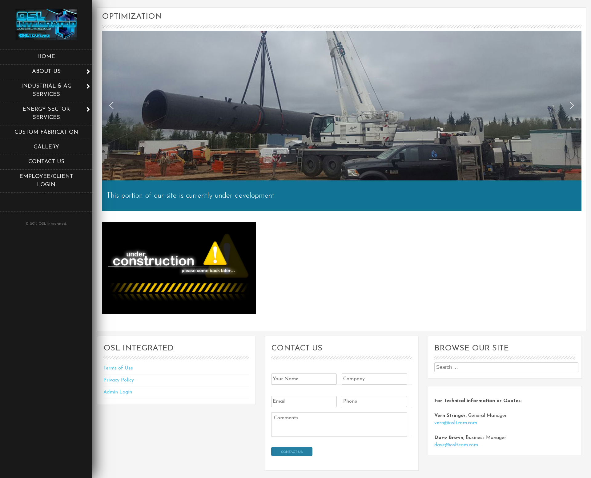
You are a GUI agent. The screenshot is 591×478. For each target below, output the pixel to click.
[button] (111, 105)
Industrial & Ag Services (46, 90)
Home (46, 57)
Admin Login (117, 392)
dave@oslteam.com (456, 445)
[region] (341, 105)
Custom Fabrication (46, 132)
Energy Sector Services (46, 113)
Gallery (46, 147)
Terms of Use (118, 368)
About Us (46, 71)
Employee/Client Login (46, 181)
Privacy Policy (118, 380)
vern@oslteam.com (455, 423)
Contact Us (46, 162)
